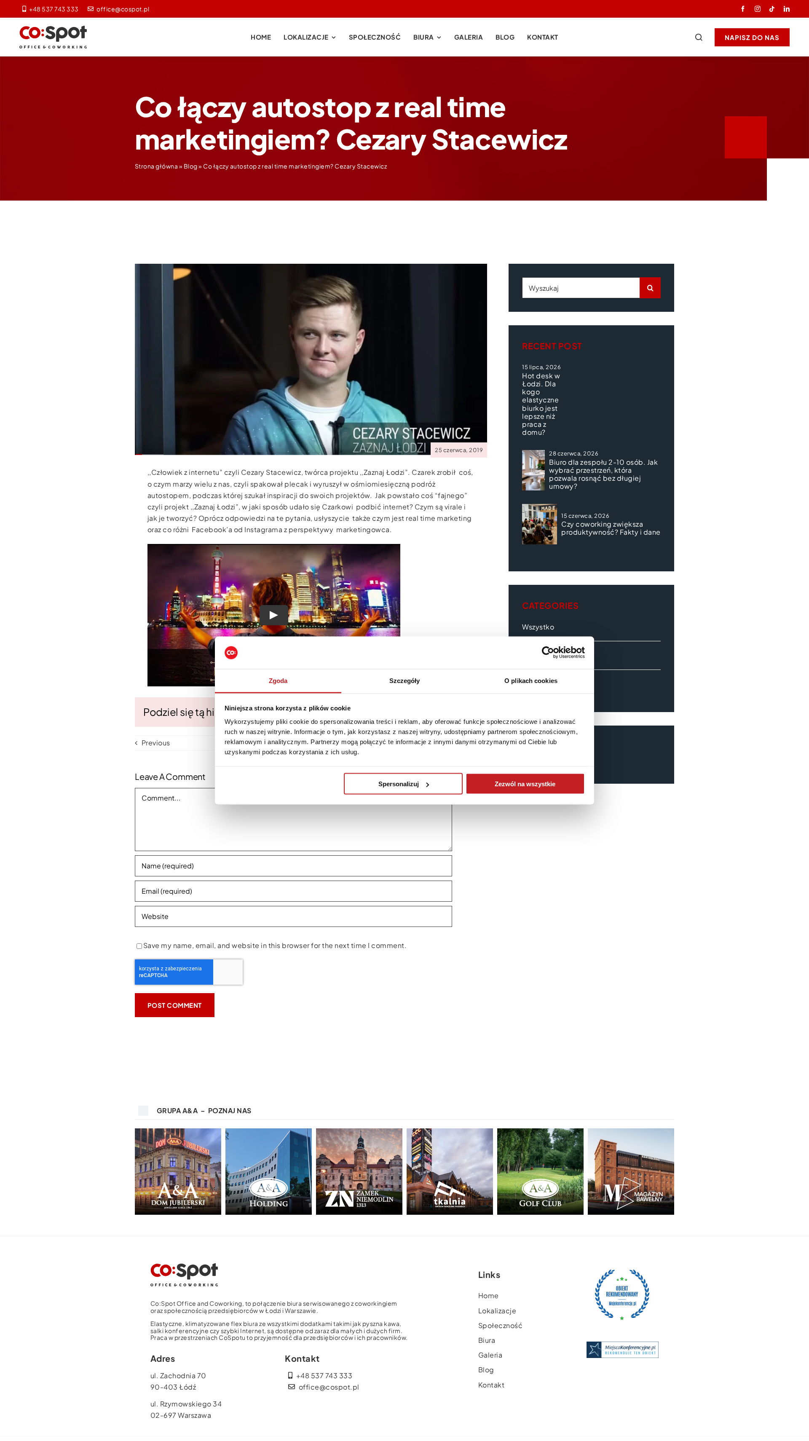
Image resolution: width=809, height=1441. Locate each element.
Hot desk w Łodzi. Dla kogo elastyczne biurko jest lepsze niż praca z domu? (541, 404)
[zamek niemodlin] (359, 1131)
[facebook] (743, 9)
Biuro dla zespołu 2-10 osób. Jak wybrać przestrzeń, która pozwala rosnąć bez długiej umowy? (603, 474)
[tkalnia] (450, 1131)
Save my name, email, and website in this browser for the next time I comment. (275, 945)
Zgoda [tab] (278, 680)
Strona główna (156, 166)
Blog (191, 166)
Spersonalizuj (398, 783)
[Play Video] (274, 615)
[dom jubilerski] (178, 1131)
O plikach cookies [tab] (530, 680)
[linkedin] (787, 9)
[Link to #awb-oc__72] (698, 37)
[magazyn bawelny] (631, 1131)
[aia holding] (268, 1131)
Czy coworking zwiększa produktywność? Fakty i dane (611, 528)
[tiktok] (772, 9)
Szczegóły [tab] (404, 680)
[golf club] (540, 1131)
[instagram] (758, 9)
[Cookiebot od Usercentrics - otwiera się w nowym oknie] (548, 652)
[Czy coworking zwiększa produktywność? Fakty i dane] (539, 524)
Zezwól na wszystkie (525, 783)
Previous (156, 742)
